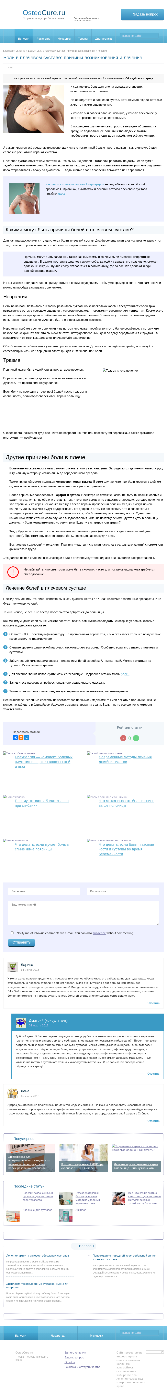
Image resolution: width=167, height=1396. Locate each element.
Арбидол (81, 1209)
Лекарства (43, 38)
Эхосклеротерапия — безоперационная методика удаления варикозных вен (89, 1198)
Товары (83, 38)
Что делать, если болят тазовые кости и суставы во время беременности (126, 849)
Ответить (153, 1003)
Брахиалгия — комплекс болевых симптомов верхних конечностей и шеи (44, 762)
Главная (8, 50)
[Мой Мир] (26, 737)
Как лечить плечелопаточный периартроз (75, 184)
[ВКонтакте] (15, 737)
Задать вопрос (145, 14)
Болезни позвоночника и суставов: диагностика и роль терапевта (38, 1196)
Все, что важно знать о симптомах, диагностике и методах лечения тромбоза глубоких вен (144, 1198)
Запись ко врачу (75, 1352)
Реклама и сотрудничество (82, 1366)
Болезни (23, 38)
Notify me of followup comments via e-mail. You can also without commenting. (75, 933)
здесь (61, 193)
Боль (31, 50)
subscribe (99, 933)
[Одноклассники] (21, 737)
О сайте (70, 1362)
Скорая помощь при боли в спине (44, 14)
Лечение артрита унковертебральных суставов (37, 1255)
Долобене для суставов (37, 1209)
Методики (64, 38)
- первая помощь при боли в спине (31, 1356)
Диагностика (103, 38)
